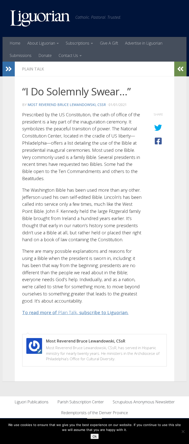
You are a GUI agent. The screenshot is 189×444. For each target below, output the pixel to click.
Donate (45, 55)
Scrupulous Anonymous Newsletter (144, 402)
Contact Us (68, 55)
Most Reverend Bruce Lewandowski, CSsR (67, 104)
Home (15, 43)
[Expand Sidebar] (8, 69)
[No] (182, 431)
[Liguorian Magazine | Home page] (40, 18)
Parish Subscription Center (80, 402)
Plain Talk (33, 69)
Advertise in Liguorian (143, 43)
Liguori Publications (31, 402)
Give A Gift (109, 43)
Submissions (21, 55)
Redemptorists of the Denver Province (94, 412)
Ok (95, 436)
